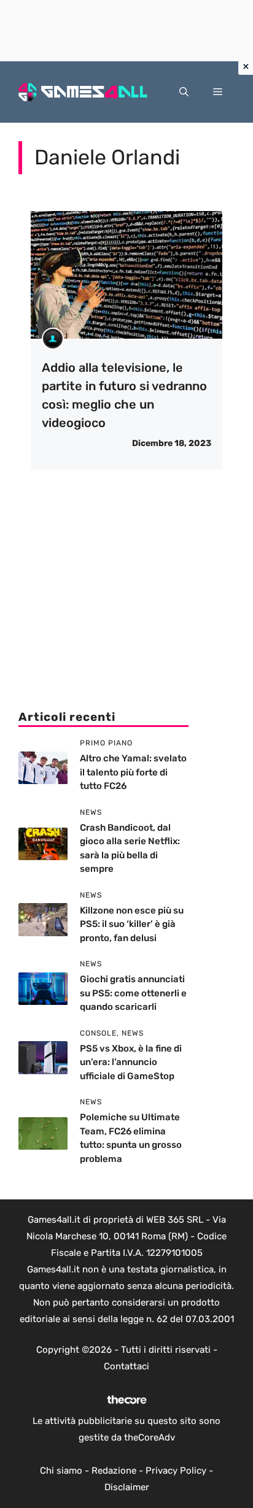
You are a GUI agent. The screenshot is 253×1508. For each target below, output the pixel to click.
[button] (184, 92)
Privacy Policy (176, 1470)
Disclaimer (126, 1487)
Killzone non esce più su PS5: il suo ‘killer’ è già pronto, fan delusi (132, 924)
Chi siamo (61, 1470)
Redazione (113, 1470)
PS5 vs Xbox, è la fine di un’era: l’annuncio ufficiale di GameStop (131, 1062)
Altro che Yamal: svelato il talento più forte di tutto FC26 (133, 772)
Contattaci (126, 1366)
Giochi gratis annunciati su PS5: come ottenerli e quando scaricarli (133, 993)
